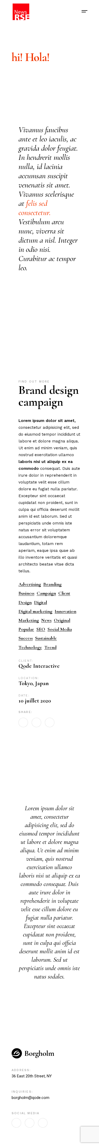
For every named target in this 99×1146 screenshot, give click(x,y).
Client (64, 593)
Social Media (60, 629)
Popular (26, 629)
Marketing (28, 620)
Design (25, 602)
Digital (40, 602)
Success (25, 638)
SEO (40, 629)
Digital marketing (35, 611)
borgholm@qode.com (30, 1097)
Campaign (46, 593)
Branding (52, 584)
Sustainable (46, 638)
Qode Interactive (39, 666)
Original (62, 620)
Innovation (65, 611)
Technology (30, 647)
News (46, 620)
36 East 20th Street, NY (32, 1076)
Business (26, 593)
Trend (50, 647)
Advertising (29, 584)
